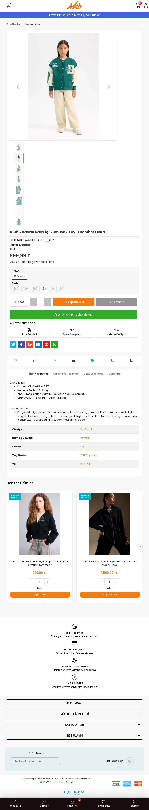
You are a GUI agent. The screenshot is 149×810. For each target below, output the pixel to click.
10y (16, 289)
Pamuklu (85, 438)
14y (35, 289)
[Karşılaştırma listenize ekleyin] (74, 360)
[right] (140, 546)
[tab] (38, 374)
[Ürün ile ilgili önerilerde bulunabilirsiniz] (132, 360)
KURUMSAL (74, 703)
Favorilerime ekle (24, 323)
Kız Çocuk (86, 429)
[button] (18, 87)
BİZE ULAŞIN (74, 735)
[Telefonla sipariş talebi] (113, 360)
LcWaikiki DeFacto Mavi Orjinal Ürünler (74, 15)
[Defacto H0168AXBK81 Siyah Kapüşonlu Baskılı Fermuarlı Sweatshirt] (39, 525)
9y (61, 289)
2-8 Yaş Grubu (89, 455)
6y (44, 289)
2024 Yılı (85, 464)
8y (53, 289)
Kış (82, 446)
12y (25, 289)
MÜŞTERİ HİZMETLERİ (74, 714)
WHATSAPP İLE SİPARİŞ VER (75, 315)
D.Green (19, 276)
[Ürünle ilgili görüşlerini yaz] (55, 360)
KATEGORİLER (74, 725)
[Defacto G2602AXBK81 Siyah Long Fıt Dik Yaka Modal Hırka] (109, 525)
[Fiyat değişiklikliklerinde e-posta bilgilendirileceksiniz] (94, 360)
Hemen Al (118, 302)
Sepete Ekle (76, 302)
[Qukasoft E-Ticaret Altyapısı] (74, 793)
